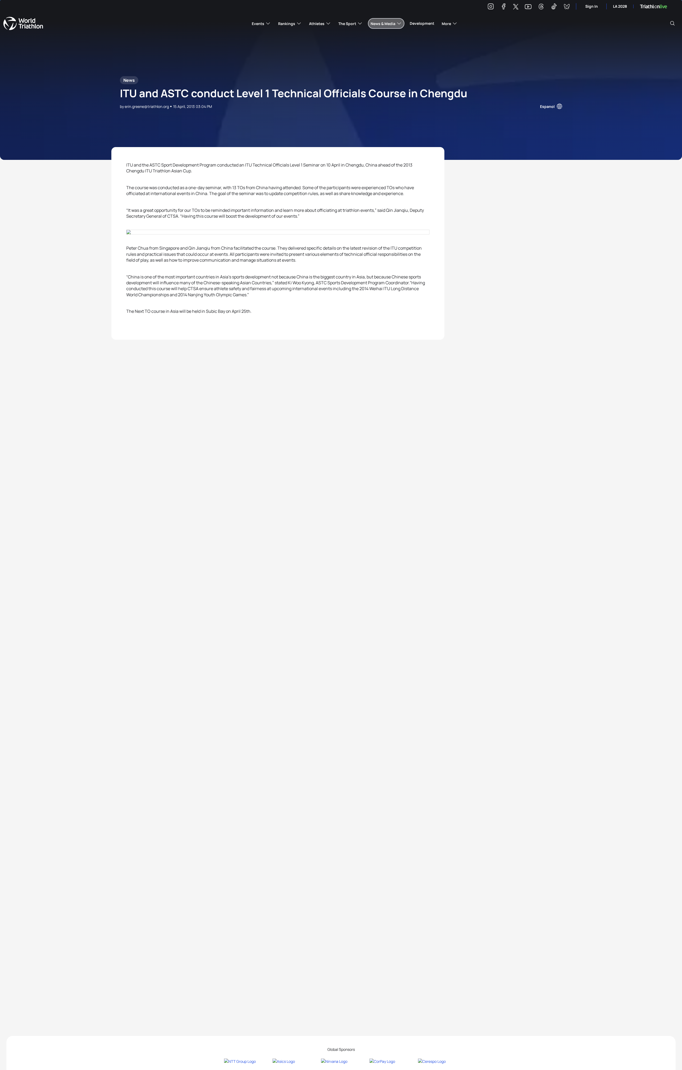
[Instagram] (491, 7)
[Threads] (541, 7)
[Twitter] (515, 7)
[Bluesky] (566, 7)
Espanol (547, 106)
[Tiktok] (554, 7)
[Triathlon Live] (653, 6)
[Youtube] (528, 6)
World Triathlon (23, 23)
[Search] (672, 23)
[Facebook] (503, 7)
